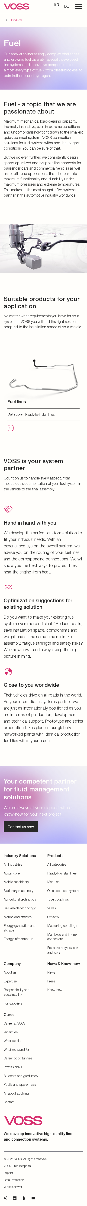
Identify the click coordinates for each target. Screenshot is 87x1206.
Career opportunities (18, 1058)
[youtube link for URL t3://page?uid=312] (33, 1198)
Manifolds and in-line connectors (62, 936)
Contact (9, 1102)
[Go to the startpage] (16, 6)
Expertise (10, 981)
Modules (53, 882)
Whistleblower (13, 1187)
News (51, 972)
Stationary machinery (18, 891)
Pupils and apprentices (20, 1084)
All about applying (16, 1093)
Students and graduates (21, 1076)
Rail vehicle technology (19, 908)
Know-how (54, 990)
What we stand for (16, 1050)
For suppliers (13, 1003)
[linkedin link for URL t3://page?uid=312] (15, 1198)
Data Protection (14, 1180)
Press (51, 981)
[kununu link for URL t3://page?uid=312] (24, 1198)
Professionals (13, 1067)
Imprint (8, 1173)
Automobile (12, 873)
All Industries (13, 864)
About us (10, 972)
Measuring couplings (62, 926)
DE (66, 6)
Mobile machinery (16, 882)
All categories (56, 864)
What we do (12, 1041)
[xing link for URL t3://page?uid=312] (5, 1198)
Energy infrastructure (18, 939)
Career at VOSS (14, 1023)
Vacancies (11, 1032)
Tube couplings (58, 899)
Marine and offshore (18, 917)
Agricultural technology (20, 899)
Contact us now (21, 826)
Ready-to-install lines (62, 873)
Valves (51, 908)
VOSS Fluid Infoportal (18, 1166)
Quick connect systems (63, 891)
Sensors (53, 917)
